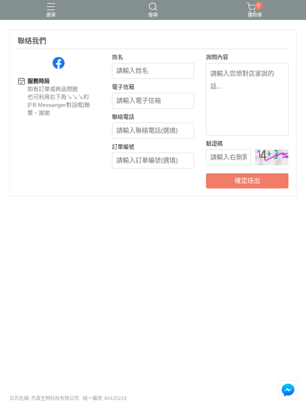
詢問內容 (217, 57)
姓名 (117, 57)
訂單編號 (123, 146)
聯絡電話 (123, 117)
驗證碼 (214, 143)
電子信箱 (123, 87)
